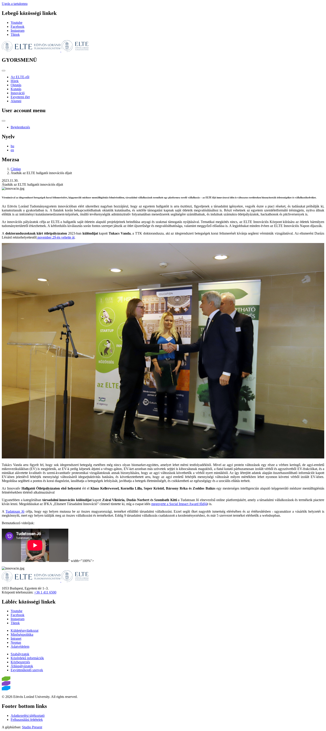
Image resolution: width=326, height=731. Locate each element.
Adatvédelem (20, 646)
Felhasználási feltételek (27, 719)
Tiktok (15, 34)
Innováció (18, 93)
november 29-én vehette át (56, 237)
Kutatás (16, 89)
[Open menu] (3, 70)
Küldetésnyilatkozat (24, 630)
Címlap (16, 169)
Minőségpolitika (22, 634)
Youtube (16, 22)
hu (12, 146)
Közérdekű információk (27, 658)
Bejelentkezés (20, 127)
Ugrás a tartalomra (14, 4)
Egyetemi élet (20, 97)
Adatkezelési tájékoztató (28, 715)
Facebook (17, 26)
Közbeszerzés (20, 662)
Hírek (15, 81)
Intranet (16, 638)
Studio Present (32, 727)
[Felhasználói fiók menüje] (3, 121)
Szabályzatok (20, 654)
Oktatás (16, 85)
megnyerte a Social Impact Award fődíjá (179, 504)
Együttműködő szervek (27, 670)
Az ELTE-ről (20, 77)
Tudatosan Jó (15, 511)
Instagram (17, 30)
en (12, 150)
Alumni (16, 101)
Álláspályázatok (22, 666)
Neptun (16, 642)
